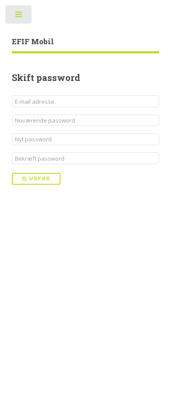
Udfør (39, 178)
